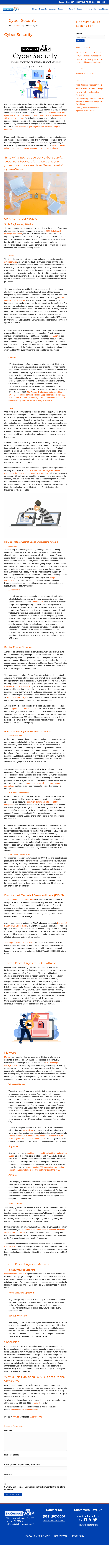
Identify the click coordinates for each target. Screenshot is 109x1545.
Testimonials (91, 9)
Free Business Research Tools (89, 85)
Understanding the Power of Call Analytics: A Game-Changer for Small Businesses (90, 101)
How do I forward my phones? (88, 56)
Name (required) (11, 1455)
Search (79, 33)
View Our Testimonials (88, 1525)
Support (52, 9)
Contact (72, 9)
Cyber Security (36, 1417)
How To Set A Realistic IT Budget (90, 88)
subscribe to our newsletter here (24, 1410)
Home (34, 9)
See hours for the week (54, 1520)
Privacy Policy (77, 1536)
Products (43, 9)
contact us (38, 1403)
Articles (16, 1417)
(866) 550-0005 (98, 2)
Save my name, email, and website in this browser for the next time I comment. (35, 1488)
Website (8, 1474)
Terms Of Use (60, 1536)
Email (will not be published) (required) (22, 1465)
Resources (62, 9)
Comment (8, 1430)
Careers (80, 9)
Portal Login (103, 9)
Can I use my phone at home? (89, 52)
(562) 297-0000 (72, 2)
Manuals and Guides (85, 74)
